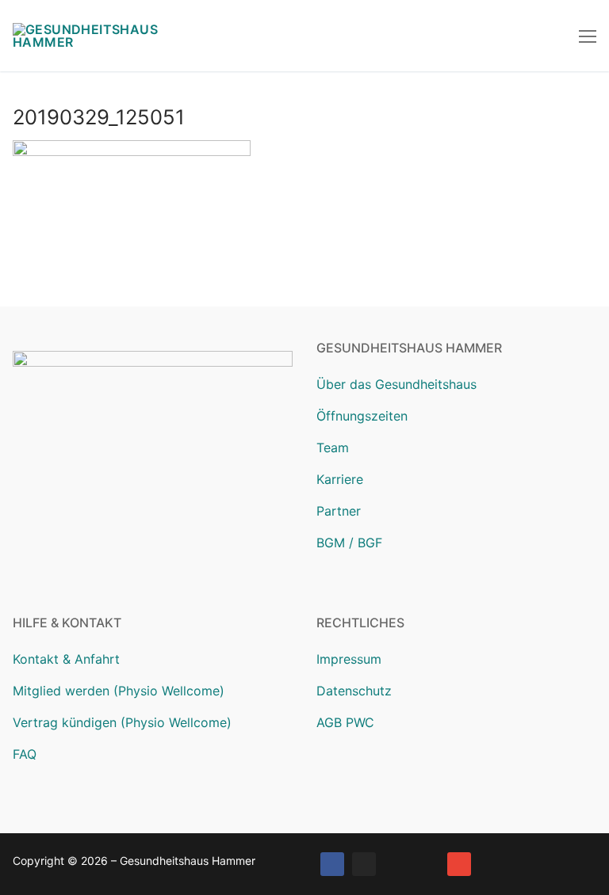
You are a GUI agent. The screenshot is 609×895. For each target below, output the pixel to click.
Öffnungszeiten (362, 416)
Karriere (339, 479)
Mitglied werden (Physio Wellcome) (118, 691)
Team (332, 447)
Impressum (348, 659)
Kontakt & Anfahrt (66, 659)
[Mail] (459, 864)
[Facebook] (332, 864)
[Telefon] (427, 864)
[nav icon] (587, 35)
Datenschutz (354, 691)
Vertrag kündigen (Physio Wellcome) (122, 722)
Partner (338, 511)
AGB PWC (345, 722)
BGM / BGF (349, 542)
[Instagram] (364, 864)
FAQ (24, 754)
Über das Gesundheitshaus (396, 384)
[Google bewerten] (396, 864)
